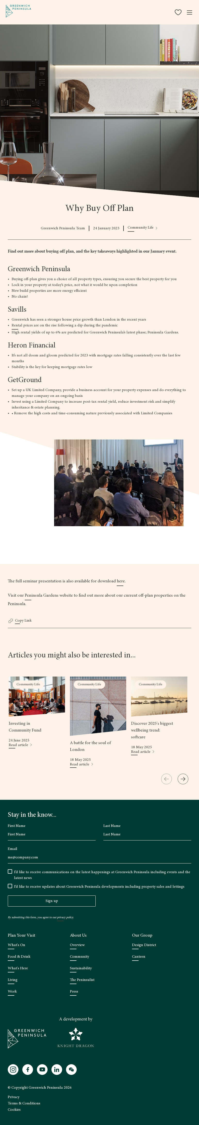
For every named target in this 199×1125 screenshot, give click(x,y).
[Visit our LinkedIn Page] (56, 1069)
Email (12, 849)
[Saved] (178, 12)
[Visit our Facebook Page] (27, 1069)
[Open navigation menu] (189, 12)
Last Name (112, 826)
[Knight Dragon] (75, 1032)
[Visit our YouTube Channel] (42, 1069)
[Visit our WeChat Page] (71, 1069)
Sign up (52, 901)
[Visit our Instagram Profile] (13, 1069)
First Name (16, 826)
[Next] (183, 779)
